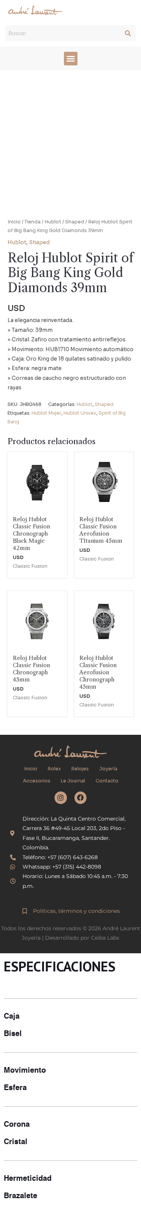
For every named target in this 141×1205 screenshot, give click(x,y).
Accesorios (36, 781)
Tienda (32, 222)
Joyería (108, 769)
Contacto (107, 781)
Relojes (80, 769)
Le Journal (73, 781)
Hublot (52, 222)
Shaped (74, 222)
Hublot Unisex (80, 413)
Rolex (54, 769)
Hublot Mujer (46, 413)
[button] (70, 58)
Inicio (14, 222)
